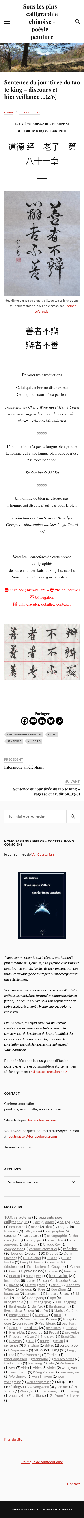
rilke (31, 1340)
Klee (41, 1289)
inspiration (58, 1275)
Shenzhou (31, 1345)
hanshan (70, 1271)
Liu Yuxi (37, 1306)
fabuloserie (13, 1266)
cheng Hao (56, 1240)
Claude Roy (52, 1244)
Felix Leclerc (36, 1266)
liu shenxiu (17, 1306)
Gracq (14, 1271)
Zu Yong (56, 1395)
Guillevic (51, 1271)
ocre (7, 1323)
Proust (54, 1332)
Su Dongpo (69, 1345)
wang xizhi (19, 1372)
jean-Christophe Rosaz (60, 1280)
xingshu (19, 1386)
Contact (73, 1484)
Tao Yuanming (30, 1354)
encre (54, 1262)
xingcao (34, 741)
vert (12, 1367)
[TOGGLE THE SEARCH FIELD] (77, 22)
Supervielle (19, 1350)
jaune (30, 1280)
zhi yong (72, 1391)
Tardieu (52, 1354)
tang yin (73, 1350)
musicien (11, 1319)
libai (18, 1297)
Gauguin (58, 1266)
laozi (52, 734)
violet (51, 1367)
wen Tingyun (42, 1376)
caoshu (10, 1235)
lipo (53, 1297)
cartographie (57, 1235)
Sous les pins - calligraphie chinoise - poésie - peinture (42, 21)
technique (40, 1359)
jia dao (14, 1285)
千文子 (74, 1395)
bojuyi (64, 1226)
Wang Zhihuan (44, 1372)
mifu (57, 1314)
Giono (75, 1266)
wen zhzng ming (39, 1381)
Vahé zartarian (42, 854)
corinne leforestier (43, 1249)
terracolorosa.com (42, 1120)
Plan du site (13, 1439)
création (70, 1248)
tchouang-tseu (15, 1359)
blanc (35, 1226)
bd (77, 1222)
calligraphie (55, 1231)
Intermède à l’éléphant (24, 766)
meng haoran (19, 1314)
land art (52, 1293)
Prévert (15, 1336)
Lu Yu (44, 1310)
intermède (12, 1280)
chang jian (35, 1240)
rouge (44, 1340)
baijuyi (65, 1222)
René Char (69, 1336)
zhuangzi (16, 1395)
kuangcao (11, 1293)
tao (11, 1354)
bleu (48, 1226)
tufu (50, 1363)
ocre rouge (25, 1323)
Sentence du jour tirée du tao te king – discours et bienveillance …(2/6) (42, 89)
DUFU (52, 1258)
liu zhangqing (59, 1306)
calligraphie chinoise (24, 734)
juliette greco (35, 1285)
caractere (31, 1235)
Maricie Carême (66, 1310)
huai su (14, 1275)
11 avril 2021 (29, 112)
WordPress (62, 1509)
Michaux (41, 1314)
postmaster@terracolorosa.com (32, 1136)
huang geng (34, 1275)
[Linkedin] (42, 721)
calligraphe (32, 1231)
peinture (30, 1327)
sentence (14, 741)
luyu (30, 1310)
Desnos (17, 1253)
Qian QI (32, 1336)
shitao (49, 1345)
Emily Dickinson (32, 1262)
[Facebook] (24, 721)
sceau (58, 1340)
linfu (8, 112)
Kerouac (25, 1289)
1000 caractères (18, 1217)
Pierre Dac (17, 1332)
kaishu (56, 1285)
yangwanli (41, 1386)
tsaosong (35, 1363)
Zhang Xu (27, 1391)
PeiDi (13, 1327)
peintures (53, 1327)
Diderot (52, 1253)
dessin (33, 1253)
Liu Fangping (66, 1302)
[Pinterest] (59, 721)
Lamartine (32, 1293)
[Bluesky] (51, 721)
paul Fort (69, 1323)
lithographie (13, 1302)
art (37, 1222)
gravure (30, 1271)
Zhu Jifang (36, 1395)
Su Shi (38, 1350)
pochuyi (37, 1332)
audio (49, 1222)
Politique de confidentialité (42, 1462)
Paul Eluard (47, 1323)
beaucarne (17, 1226)
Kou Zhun (58, 1289)
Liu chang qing (40, 1302)
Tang (55, 1349)
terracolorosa (64, 1359)
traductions (13, 1363)
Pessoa (71, 1327)
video (37, 1367)
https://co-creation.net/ (49, 1071)
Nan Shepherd (34, 1319)
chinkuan (30, 1244)
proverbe (72, 1332)
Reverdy (15, 1340)
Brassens (11, 1231)
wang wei (69, 1367)
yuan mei (62, 1386)
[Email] (33, 721)
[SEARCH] (73, 816)
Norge (68, 1319)
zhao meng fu (50, 1391)
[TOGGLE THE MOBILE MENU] (7, 22)
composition (14, 1249)
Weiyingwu (18, 1376)
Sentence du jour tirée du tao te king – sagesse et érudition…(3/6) (46, 791)
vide (24, 1367)
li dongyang (36, 1297)
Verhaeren (68, 1363)
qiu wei (49, 1336)
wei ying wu (70, 1372)
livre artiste (13, 1310)
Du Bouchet (32, 1258)
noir (54, 1319)
